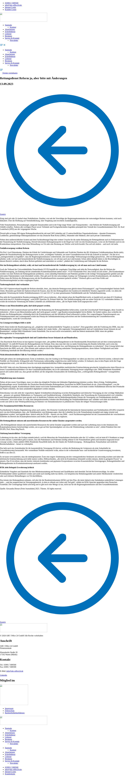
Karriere (13, 27)
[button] (62, 45)
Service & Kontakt (12, 38)
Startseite (8, 25)
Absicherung (10, 29)
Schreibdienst (10, 32)
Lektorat (8, 34)
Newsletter (14, 40)
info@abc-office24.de (14, 671)
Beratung (8, 36)
